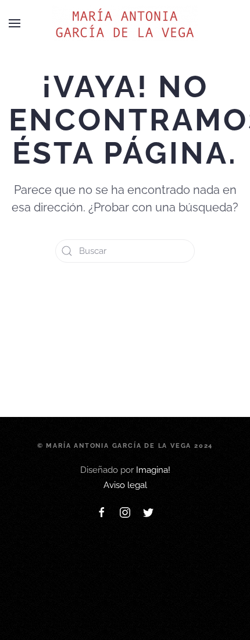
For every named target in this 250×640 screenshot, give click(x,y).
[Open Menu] (14, 23)
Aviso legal (125, 485)
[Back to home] (125, 23)
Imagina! (153, 470)
